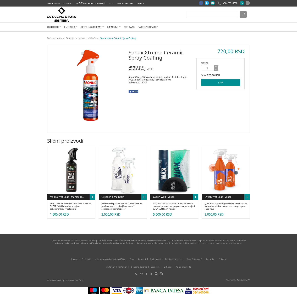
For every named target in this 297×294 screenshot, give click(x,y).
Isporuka (210, 259)
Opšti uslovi (155, 259)
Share (135, 91)
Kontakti (142, 259)
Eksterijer (53, 27)
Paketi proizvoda (148, 27)
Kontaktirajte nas (125, 3)
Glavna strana (53, 3)
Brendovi (113, 27)
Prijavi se (140, 3)
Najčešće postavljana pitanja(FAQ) (90, 3)
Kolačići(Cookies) (194, 259)
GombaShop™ (243, 280)
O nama (74, 259)
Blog (111, 3)
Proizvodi (68, 3)
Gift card (129, 27)
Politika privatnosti (173, 259)
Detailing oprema (91, 27)
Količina (204, 62)
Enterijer (69, 27)
